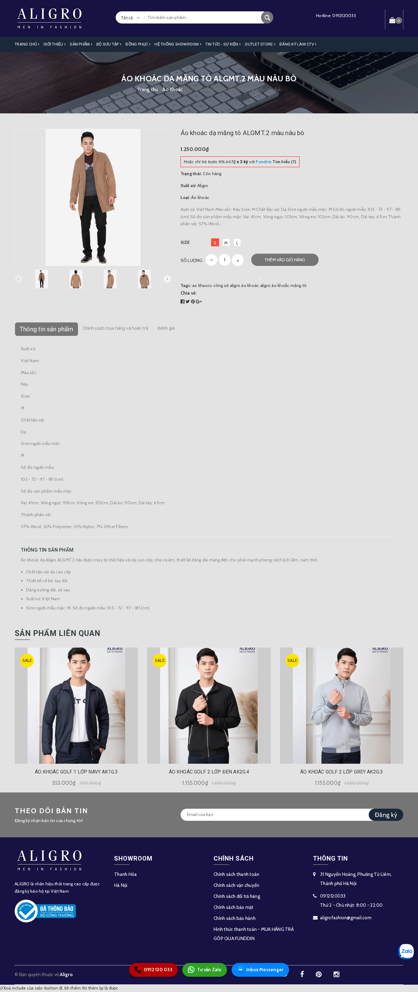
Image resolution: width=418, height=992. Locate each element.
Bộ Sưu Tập (108, 44)
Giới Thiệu (53, 44)
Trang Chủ (26, 44)
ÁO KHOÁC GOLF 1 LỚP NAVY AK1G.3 (76, 772)
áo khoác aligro (256, 285)
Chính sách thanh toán (236, 874)
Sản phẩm (80, 44)
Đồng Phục (137, 44)
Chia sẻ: (189, 293)
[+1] (199, 301)
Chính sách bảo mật (234, 907)
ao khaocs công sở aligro (216, 285)
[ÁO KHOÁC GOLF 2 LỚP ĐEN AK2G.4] (209, 705)
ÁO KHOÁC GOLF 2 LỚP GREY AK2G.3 (341, 772)
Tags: (186, 285)
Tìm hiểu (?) (276, 161)
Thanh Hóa (125, 874)
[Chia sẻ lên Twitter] (188, 301)
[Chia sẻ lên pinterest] (193, 301)
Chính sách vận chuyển (236, 885)
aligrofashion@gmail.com (345, 917)
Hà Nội (121, 885)
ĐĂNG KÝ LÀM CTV (297, 44)
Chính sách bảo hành (235, 918)
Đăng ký (386, 814)
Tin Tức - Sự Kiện (222, 44)
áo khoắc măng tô (289, 285)
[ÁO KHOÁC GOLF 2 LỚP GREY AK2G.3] (341, 705)
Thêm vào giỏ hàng (284, 260)
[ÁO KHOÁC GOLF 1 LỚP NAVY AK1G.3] (76, 705)
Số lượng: (192, 260)
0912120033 (344, 15)
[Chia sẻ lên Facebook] (183, 301)
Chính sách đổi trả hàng (237, 896)
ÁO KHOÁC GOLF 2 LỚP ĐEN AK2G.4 (209, 772)
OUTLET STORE (259, 44)
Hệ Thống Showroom (177, 44)
